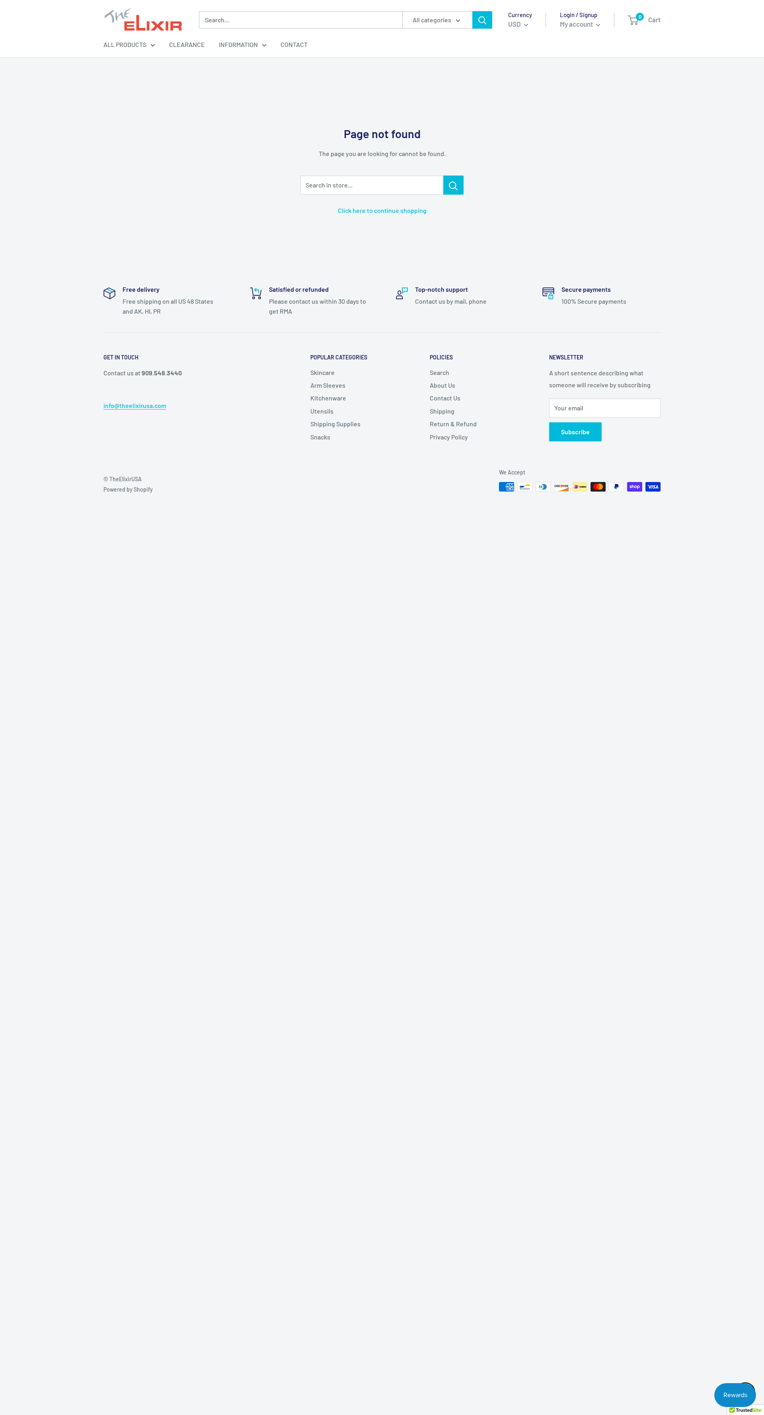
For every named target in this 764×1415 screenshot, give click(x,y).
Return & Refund (453, 423)
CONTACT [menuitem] (294, 44)
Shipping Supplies (335, 423)
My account (577, 24)
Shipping (442, 411)
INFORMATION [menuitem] (238, 44)
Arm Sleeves (327, 385)
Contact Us (445, 398)
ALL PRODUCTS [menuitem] (124, 44)
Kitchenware (328, 398)
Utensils (321, 411)
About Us (442, 385)
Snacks (320, 437)
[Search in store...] (453, 185)
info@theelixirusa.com (134, 405)
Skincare (322, 372)
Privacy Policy (449, 437)
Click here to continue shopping (382, 210)
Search (439, 372)
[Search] (482, 20)
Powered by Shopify (128, 489)
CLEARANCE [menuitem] (187, 44)
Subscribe (575, 431)
